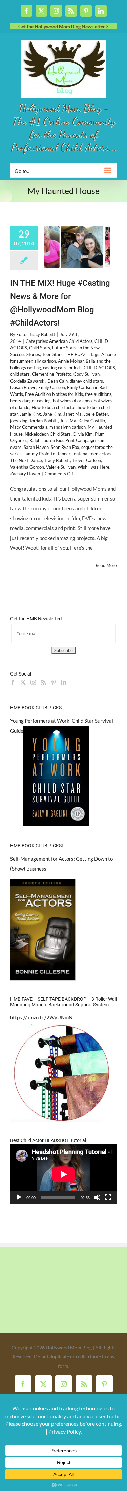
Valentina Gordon (27, 467)
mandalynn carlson (67, 427)
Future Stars (64, 347)
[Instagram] (33, 682)
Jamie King (30, 414)
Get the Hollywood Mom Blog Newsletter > (63, 26)
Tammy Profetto (39, 453)
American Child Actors (70, 341)
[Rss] (43, 682)
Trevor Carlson (86, 460)
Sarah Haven (36, 447)
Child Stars (39, 347)
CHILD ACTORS (99, 367)
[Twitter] (23, 682)
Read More (106, 565)
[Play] (19, 1197)
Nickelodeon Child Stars (48, 434)
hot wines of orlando (72, 400)
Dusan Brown (23, 387)
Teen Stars (52, 354)
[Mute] (97, 1197)
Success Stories (25, 354)
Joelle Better (96, 414)
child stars (20, 374)
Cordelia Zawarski (27, 381)
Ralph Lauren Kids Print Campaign (62, 440)
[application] (63, 1174)
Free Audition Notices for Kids (54, 394)
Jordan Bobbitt (43, 420)
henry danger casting (30, 400)
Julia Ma (68, 420)
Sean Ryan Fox (65, 447)
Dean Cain (57, 381)
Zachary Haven (25, 473)
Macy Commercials (28, 427)
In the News (90, 347)
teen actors (100, 453)
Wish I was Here (93, 467)
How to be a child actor (53, 407)
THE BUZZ (75, 354)
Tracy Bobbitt (57, 460)
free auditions (98, 394)
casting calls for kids (62, 367)
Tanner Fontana (72, 453)
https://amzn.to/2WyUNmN (41, 1017)
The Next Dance (26, 460)
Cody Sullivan (86, 374)
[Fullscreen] (108, 1197)
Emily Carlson (51, 387)
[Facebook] (13, 682)
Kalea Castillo (91, 420)
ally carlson (45, 361)
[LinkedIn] (63, 682)
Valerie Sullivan (61, 467)
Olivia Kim (83, 434)
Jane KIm (52, 414)
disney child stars (86, 381)
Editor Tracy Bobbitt (35, 334)
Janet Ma (72, 414)
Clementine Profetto (51, 374)
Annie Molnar (71, 361)
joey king (18, 420)
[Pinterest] (53, 682)
